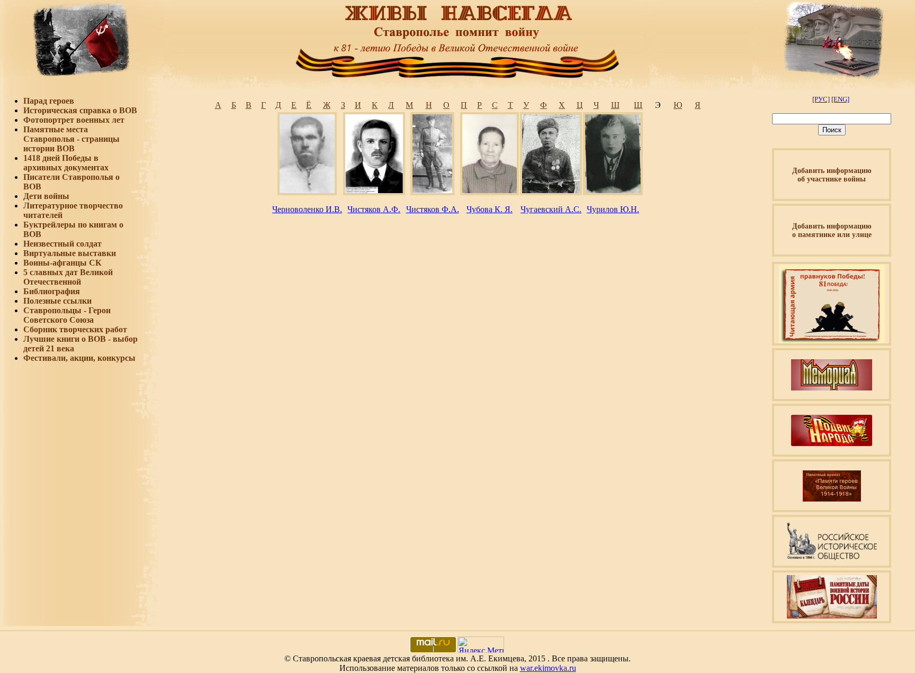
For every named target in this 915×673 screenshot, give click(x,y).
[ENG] (840, 99)
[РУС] (821, 99)
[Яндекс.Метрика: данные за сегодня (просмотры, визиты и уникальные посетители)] (480, 644)
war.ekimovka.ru (548, 667)
